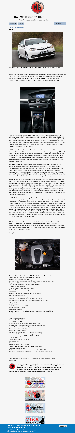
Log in (21, 23)
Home (11, 27)
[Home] (37, 13)
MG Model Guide (19, 27)
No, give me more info (27, 431)
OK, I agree (63, 426)
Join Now (13, 23)
